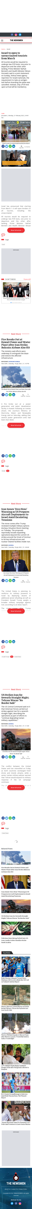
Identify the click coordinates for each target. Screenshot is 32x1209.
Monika (11, 545)
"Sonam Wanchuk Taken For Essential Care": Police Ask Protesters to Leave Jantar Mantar (15, 1123)
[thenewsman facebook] (12, 34)
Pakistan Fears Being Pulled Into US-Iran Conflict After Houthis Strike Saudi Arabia (14, 940)
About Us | (8, 1189)
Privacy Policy (23, 1189)
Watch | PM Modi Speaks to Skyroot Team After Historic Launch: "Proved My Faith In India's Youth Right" (15, 1036)
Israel (3, 244)
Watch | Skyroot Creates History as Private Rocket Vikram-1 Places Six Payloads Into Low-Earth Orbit (15, 1008)
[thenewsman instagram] (16, 34)
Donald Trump (5, 656)
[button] (27, 37)
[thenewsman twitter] (20, 34)
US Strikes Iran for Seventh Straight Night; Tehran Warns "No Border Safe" (15, 917)
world (8, 49)
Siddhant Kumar (14, 361)
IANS (2, 113)
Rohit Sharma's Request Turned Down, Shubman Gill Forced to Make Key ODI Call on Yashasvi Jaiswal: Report (15, 980)
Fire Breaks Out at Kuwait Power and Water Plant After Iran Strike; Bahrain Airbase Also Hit (15, 869)
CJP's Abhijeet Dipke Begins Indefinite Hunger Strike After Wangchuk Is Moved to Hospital (15, 1067)
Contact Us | (15, 1189)
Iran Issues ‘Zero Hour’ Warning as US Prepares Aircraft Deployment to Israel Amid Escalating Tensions (16, 575)
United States (17, 656)
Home (3, 49)
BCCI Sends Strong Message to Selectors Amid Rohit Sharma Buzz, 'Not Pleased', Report (14, 1096)
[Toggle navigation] (1, 40)
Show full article (16, 230)
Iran (8, 471)
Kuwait (3, 471)
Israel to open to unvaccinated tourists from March (16, 143)
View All (27, 279)
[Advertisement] (16, 16)
